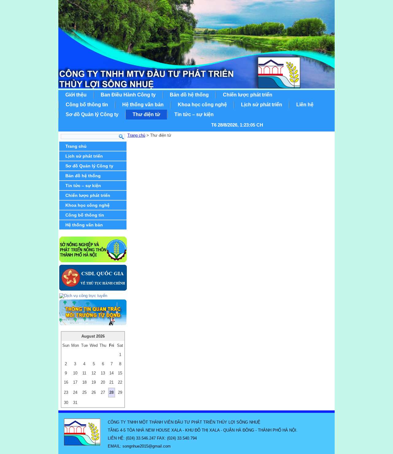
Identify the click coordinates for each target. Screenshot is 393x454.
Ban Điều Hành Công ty (128, 94)
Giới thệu (76, 94)
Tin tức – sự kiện (194, 114)
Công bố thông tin (87, 104)
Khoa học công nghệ (202, 104)
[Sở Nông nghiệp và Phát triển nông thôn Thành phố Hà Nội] (93, 261)
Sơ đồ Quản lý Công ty (92, 114)
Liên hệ (304, 104)
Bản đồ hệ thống (189, 94)
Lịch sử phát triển (261, 104)
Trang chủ (76, 146)
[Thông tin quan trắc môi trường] (92, 324)
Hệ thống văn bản (143, 104)
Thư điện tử (146, 114)
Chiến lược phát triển (247, 94)
